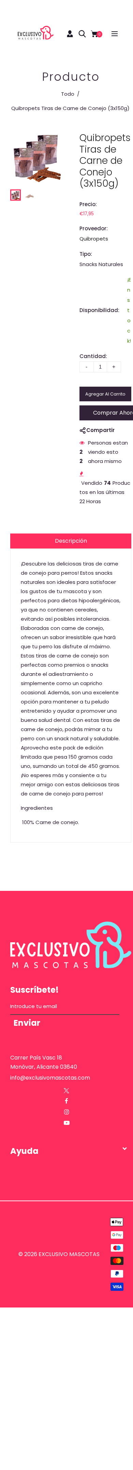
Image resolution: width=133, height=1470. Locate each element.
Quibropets (93, 238)
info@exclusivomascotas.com (50, 1078)
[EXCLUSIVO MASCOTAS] (35, 33)
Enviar (27, 1023)
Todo (67, 93)
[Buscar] (82, 34)
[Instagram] (66, 1112)
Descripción (71, 541)
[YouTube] (67, 1123)
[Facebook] (66, 1101)
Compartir (100, 430)
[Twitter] (66, 1090)
